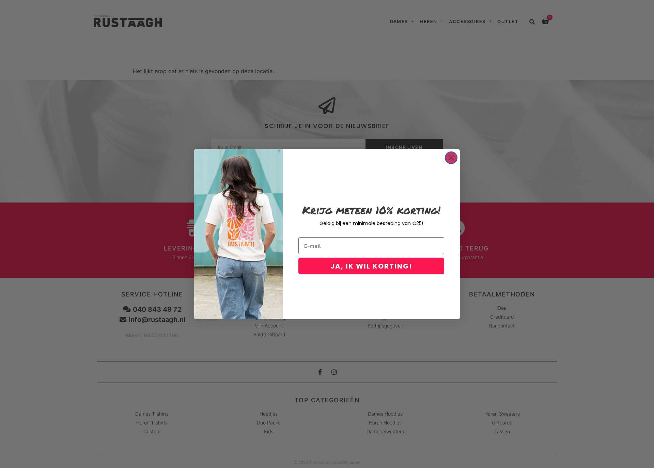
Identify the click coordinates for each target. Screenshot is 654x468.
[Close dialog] (451, 158)
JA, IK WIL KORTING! (371, 266)
